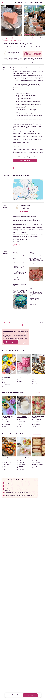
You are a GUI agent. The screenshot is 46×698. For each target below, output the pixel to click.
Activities (20, 2)
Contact (36, 2)
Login (40, 2)
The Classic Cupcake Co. (13, 52)
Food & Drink (17, 38)
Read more (17, 244)
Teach (31, 2)
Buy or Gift (30, 695)
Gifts (26, 2)
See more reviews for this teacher (28, 317)
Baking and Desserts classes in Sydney (14, 434)
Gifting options (11, 342)
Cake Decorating (7, 40)
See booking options (25, 160)
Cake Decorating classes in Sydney (13, 392)
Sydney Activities (7, 38)
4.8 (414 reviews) (18, 694)
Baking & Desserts (27, 38)
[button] (25, 20)
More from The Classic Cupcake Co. (13, 351)
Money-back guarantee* (10, 485)
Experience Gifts (18, 40)
